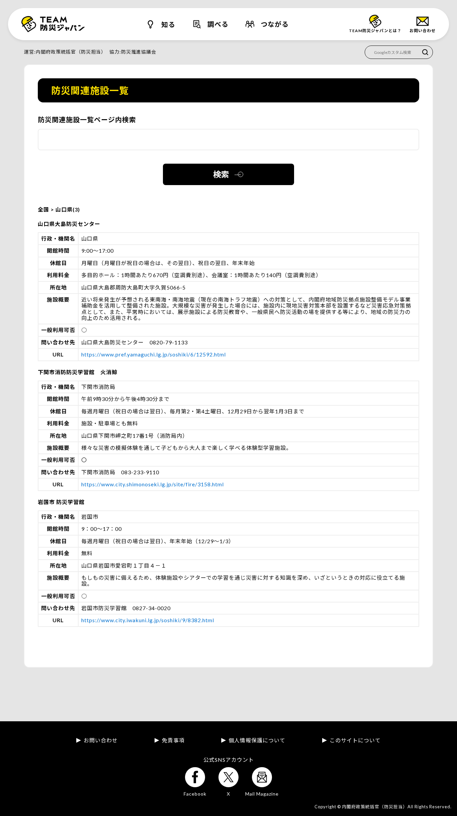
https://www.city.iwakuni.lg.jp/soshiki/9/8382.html (147, 620)
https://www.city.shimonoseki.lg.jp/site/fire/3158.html (152, 484)
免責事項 (173, 740)
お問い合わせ (101, 740)
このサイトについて (355, 740)
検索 (221, 174)
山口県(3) (68, 209)
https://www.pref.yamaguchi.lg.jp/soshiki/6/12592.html (153, 354)
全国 (44, 209)
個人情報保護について (257, 740)
